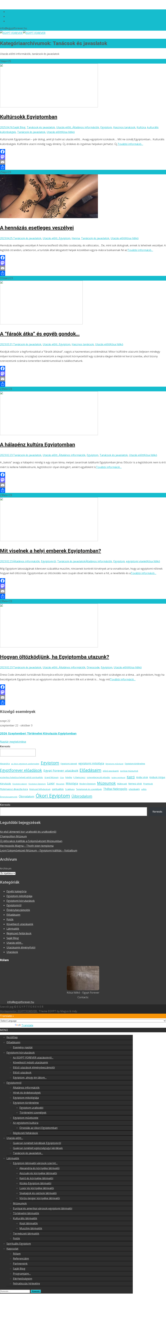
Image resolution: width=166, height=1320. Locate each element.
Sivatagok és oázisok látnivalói (38, 1193)
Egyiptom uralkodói (31, 1107)
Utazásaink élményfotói (20, 947)
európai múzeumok (129, 771)
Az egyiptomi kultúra (25, 1123)
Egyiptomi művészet (114, 763)
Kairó (131, 777)
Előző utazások (22, 1072)
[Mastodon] (83, 156)
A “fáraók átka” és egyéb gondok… (40, 334)
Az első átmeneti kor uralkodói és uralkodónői (28, 831)
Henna (76, 238)
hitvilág (68, 777)
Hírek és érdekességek (27, 1092)
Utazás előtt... (64, 127)
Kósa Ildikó (68, 132)
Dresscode (93, 667)
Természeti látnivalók (26, 1233)
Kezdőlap (12, 1037)
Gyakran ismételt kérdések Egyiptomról (37, 1143)
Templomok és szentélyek (89, 789)
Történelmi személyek (32, 1112)
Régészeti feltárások (18, 933)
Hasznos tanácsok (124, 127)
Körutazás (5, 783)
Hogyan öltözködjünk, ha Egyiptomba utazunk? (54, 657)
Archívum (5, 868)
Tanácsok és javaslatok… (28, 1153)
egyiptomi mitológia (91, 763)
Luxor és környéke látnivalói (36, 1188)
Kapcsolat (12, 1248)
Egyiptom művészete (25, 1118)
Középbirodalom (19, 784)
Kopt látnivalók (28, 1223)
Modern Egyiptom (87, 783)
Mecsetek (60, 784)
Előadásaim (90, 770)
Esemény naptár (23, 1047)
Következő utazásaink (19, 924)
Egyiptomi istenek (69, 763)
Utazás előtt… (14, 943)
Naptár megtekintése (13, 741)
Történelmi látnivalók (26, 1213)
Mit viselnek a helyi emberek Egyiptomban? (50, 551)
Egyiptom (106, 127)
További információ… (130, 144)
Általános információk (85, 127)
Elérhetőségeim (22, 1278)
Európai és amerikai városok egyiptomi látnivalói (42, 1208)
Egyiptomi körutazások (20, 901)
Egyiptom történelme (135, 763)
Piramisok (148, 783)
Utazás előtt (54, 132)
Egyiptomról (48, 561)
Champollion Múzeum (13, 836)
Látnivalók (12, 928)
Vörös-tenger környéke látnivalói (39, 1198)
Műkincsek (122, 783)
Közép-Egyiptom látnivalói (35, 1183)
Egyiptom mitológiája (19, 896)
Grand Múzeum (51, 777)
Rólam (17, 1253)
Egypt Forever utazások (60, 770)
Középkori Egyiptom (37, 784)
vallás (144, 789)
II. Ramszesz (79, 777)
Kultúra (141, 127)
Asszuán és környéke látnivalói (38, 1173)
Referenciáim (21, 1258)
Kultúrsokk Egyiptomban (28, 117)
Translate (27, 1025)
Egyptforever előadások (21, 770)
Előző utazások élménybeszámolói (34, 1067)
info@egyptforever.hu (20, 1002)
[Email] (83, 162)
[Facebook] (83, 151)
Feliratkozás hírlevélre (26, 1283)
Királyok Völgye (157, 777)
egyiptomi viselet (136, 561)
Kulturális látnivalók (25, 1218)
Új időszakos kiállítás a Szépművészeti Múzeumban (31, 841)
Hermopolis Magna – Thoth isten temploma (26, 846)
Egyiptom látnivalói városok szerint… (35, 1163)
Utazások (12, 952)
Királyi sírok (142, 777)
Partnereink (20, 1263)
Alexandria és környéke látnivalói (39, 1168)
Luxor (51, 783)
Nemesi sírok (135, 783)
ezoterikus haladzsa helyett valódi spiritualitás (21, 777)
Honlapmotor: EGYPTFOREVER (18, 1011)
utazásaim (134, 789)
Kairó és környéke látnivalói (36, 1178)
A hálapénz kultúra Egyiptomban (37, 444)
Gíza (62, 777)
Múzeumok (106, 783)
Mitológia (72, 783)
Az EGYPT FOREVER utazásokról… (33, 1057)
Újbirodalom (81, 796)
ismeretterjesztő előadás (98, 777)
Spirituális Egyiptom (18, 1243)
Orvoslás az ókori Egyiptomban (38, 1128)
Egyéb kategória (16, 891)
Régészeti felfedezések (39, 789)
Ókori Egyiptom (53, 795)
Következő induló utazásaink (30, 1062)
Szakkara (70, 789)
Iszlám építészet (118, 777)
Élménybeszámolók (8, 797)
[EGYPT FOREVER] (22, 33)
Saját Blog (19, 127)
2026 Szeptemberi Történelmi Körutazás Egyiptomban (38, 733)
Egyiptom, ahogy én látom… (30, 1077)
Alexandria (5, 763)
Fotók (9, 919)
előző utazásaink (111, 771)
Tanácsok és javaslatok (41, 127)
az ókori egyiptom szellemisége (25, 763)
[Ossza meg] (83, 167)
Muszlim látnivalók (30, 1228)
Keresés (5, 746)
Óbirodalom (26, 796)
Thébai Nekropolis (115, 789)
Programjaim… (22, 1273)
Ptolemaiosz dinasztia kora (14, 789)
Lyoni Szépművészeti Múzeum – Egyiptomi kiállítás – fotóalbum (38, 850)
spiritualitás (58, 789)
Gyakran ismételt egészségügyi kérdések (38, 1148)
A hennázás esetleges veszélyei (37, 228)
